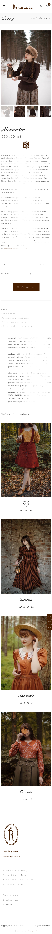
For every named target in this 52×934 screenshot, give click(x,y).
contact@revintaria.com (15, 249)
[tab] (26, 309)
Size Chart (8, 313)
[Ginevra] (26, 749)
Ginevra (26, 793)
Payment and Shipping (15, 318)
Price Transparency (13, 322)
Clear (42, 265)
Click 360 (32, 931)
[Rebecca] (26, 556)
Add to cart (28, 287)
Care (4, 309)
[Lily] (26, 460)
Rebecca (26, 600)
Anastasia (26, 696)
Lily (26, 504)
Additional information (16, 326)
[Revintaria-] (23, 6)
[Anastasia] (26, 653)
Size (3, 259)
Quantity (5, 274)
